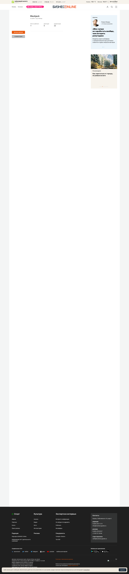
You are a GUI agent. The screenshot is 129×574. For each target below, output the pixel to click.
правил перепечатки (73, 565)
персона (95, 17)
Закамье (20, 7)
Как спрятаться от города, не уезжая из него (103, 74)
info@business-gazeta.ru (99, 525)
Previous (93, 47)
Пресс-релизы (16, 528)
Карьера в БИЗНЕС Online (19, 536)
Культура (38, 514)
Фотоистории (38, 528)
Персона (14, 522)
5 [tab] (103, 86)
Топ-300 (58, 539)
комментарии (18, 36)
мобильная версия (62, 551)
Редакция (15, 533)
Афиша (14, 519)
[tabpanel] (104, 31)
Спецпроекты (60, 533)
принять (122, 570)
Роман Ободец (105, 22)
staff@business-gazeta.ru (100, 538)
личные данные (18, 32)
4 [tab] (102, 86)
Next (115, 47)
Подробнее (86, 570)
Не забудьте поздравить (63, 522)
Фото (35, 525)
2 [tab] (100, 86)
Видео (35, 522)
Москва (100, 2)
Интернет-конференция (62, 519)
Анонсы (36, 519)
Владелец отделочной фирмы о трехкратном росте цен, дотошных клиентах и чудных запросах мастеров (104, 40)
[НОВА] (35, 7)
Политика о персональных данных (64, 559)
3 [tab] (101, 86)
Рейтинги (58, 525)
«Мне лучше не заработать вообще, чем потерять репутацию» (103, 32)
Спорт (17, 514)
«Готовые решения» (107, 24)
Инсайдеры (59, 528)
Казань (88, 2)
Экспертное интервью (66, 514)
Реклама (37, 533)
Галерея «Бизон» (60, 536)
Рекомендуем (97, 71)
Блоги (13, 525)
